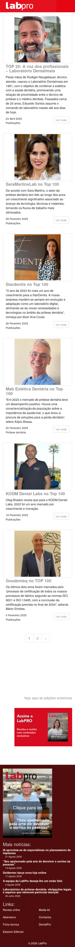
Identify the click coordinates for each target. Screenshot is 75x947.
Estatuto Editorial (13, 932)
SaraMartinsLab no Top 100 (32, 184)
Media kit (44, 910)
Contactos (45, 917)
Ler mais (61, 120)
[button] (69, 6)
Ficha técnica (11, 924)
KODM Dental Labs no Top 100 (35, 494)
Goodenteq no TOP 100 (28, 581)
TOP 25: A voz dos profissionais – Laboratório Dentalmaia (37, 68)
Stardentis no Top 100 (27, 284)
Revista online (11, 910)
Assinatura (9, 917)
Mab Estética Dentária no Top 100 (34, 391)
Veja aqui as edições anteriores (48, 697)
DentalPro (45, 924)
